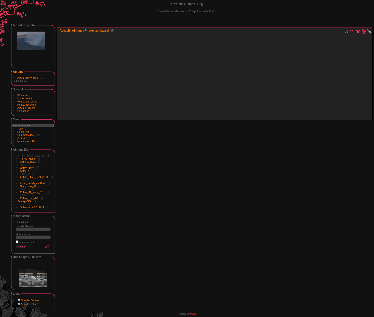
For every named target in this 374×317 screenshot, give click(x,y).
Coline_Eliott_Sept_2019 (34, 177)
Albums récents (26, 107)
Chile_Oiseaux (28, 161)
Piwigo (193, 314)
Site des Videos (30, 300)
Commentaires (25, 134)
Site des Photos (30, 304)
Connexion (23, 222)
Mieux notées (25, 98)
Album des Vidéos (27, 77)
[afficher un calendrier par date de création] (363, 31)
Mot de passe (23, 234)
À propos (22, 138)
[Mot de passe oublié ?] (46, 247)
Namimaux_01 (28, 186)
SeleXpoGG (24, 201)
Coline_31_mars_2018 (32, 192)
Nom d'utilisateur (25, 226)
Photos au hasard (27, 101)
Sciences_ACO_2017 (32, 207)
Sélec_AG (26, 171)
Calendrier (23, 110)
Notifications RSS (27, 141)
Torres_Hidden (28, 158)
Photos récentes (26, 104)
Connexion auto (26, 242)
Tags (20, 128)
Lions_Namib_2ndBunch (33, 183)
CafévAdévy (27, 167)
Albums (18, 71)
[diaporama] (352, 31)
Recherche (23, 131)
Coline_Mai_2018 (29, 198)
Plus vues (23, 95)
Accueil (65, 30)
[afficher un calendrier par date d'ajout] (357, 31)
